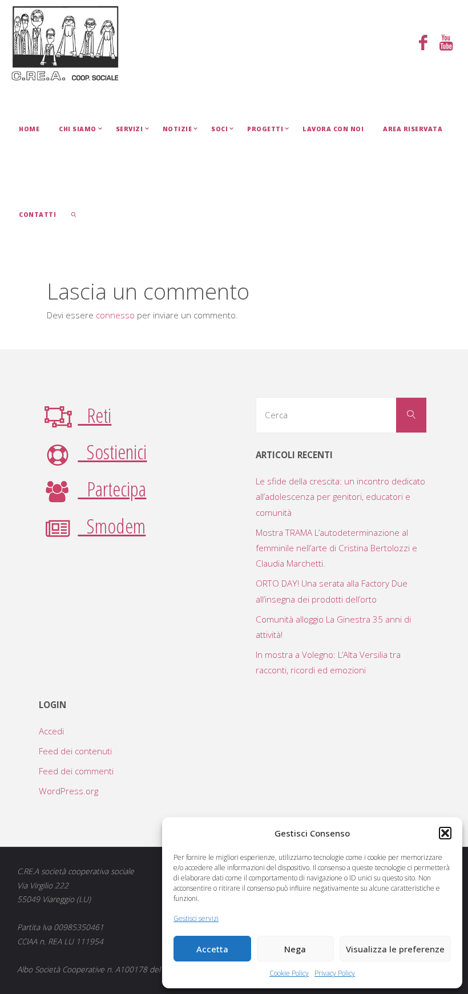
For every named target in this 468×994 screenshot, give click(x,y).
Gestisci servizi (196, 918)
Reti (94, 415)
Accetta (212, 949)
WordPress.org (68, 791)
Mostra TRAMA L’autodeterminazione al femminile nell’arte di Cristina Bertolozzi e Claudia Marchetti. (336, 548)
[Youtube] (445, 43)
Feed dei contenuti (75, 751)
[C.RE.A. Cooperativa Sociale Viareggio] (65, 43)
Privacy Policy (334, 973)
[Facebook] (423, 43)
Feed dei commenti (76, 771)
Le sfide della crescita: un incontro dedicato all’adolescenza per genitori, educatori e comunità (340, 496)
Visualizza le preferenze (395, 949)
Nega (295, 949)
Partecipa (112, 488)
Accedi (51, 731)
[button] (445, 833)
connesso (115, 315)
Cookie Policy (289, 973)
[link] (74, 214)
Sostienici (112, 451)
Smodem (112, 525)
